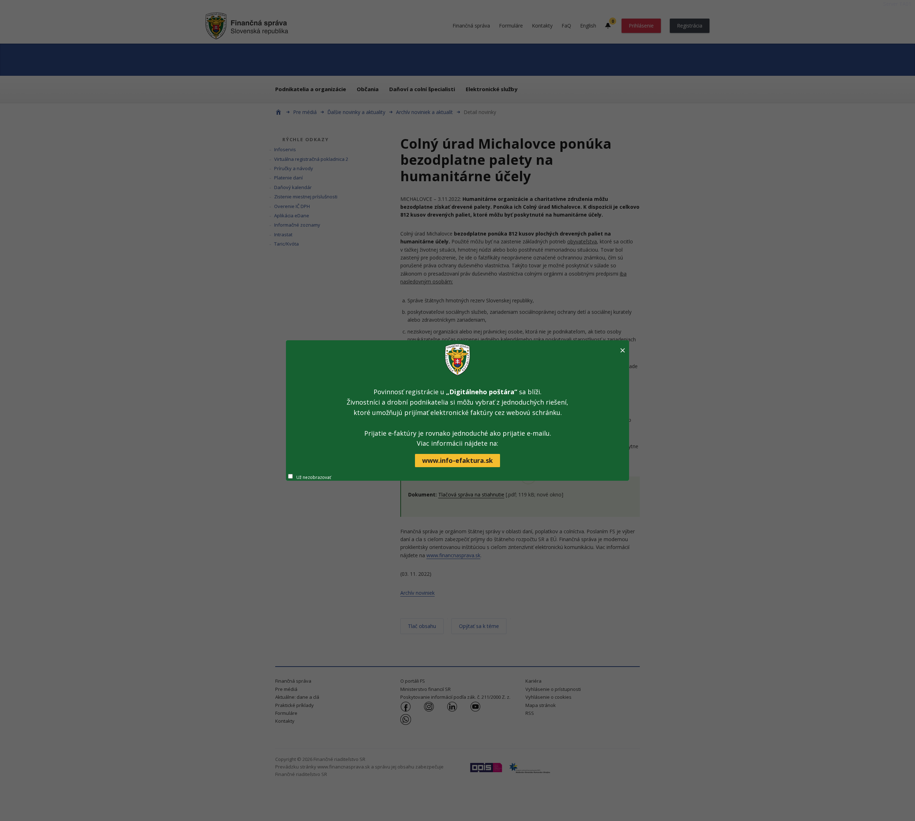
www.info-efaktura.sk (457, 460)
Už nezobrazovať (313, 477)
